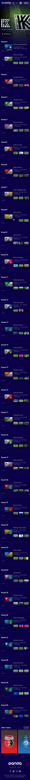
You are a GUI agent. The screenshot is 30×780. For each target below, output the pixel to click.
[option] (16, 3)
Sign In (26, 3)
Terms (19, 767)
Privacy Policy (13, 767)
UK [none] (16, 3)
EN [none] (13, 3)
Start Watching (6, 34)
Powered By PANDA (19, 776)
